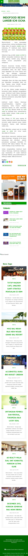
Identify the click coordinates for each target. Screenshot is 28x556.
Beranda (4, 553)
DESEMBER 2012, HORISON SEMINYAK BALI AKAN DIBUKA (14, 507)
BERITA (8, 11)
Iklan (22, 553)
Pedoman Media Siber (15, 553)
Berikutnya (21, 165)
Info (24, 553)
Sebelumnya (7, 165)
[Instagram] (9, 162)
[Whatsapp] (7, 162)
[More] (12, 162)
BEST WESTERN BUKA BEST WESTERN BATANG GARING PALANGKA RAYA (15, 235)
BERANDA (3, 11)
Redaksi (8, 553)
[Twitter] (5, 162)
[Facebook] (3, 162)
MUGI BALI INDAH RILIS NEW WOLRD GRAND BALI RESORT (14, 332)
